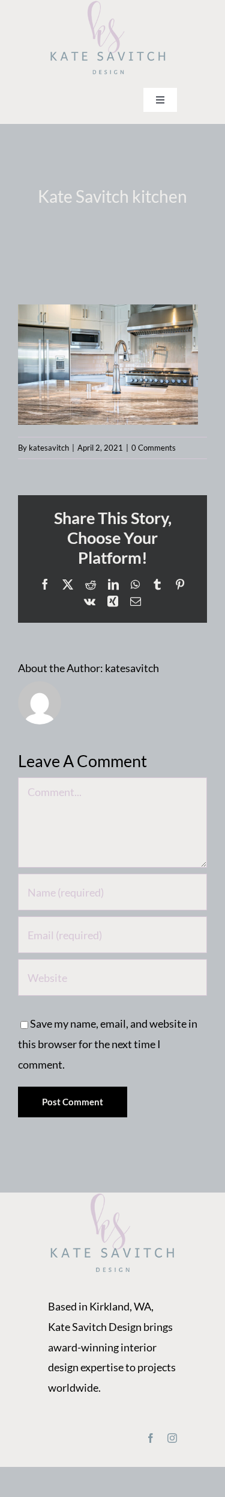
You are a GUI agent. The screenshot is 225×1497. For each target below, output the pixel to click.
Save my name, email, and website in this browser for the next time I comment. (107, 1043)
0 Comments (153, 447)
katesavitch (49, 447)
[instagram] (172, 1438)
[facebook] (150, 1438)
